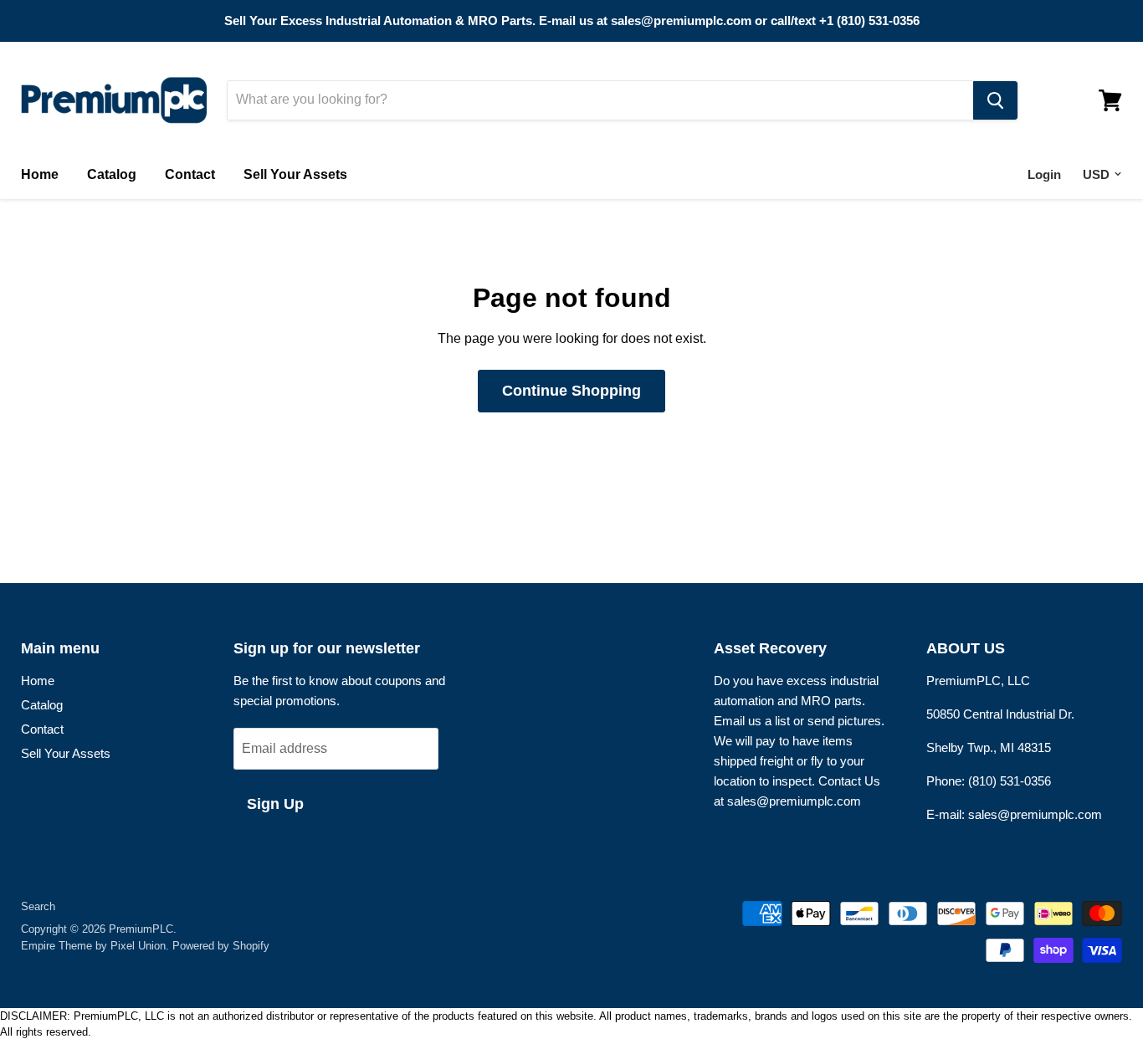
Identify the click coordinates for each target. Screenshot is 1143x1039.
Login (1044, 174)
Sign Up (275, 804)
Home (40, 174)
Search (38, 906)
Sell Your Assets (295, 174)
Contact (190, 174)
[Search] (995, 100)
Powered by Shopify (220, 945)
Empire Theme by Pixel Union (93, 945)
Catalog (111, 174)
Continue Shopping (571, 390)
